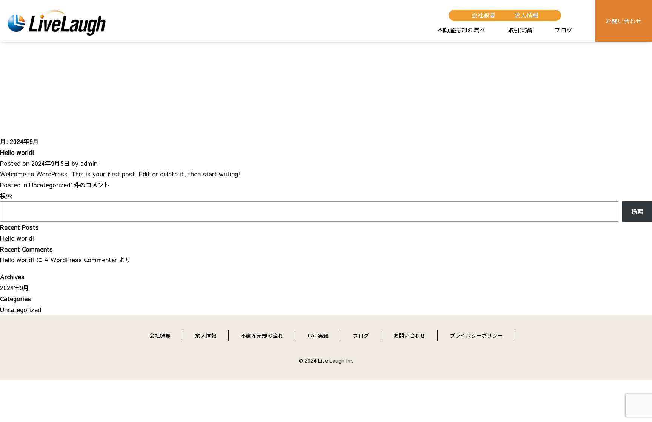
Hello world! (17, 152)
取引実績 (520, 30)
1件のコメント (90, 185)
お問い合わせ (624, 21)
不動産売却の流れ (461, 30)
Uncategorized (49, 185)
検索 (6, 196)
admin (88, 163)
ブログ (564, 30)
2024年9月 (14, 287)
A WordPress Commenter (80, 259)
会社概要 (483, 15)
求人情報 (526, 15)
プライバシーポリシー (476, 335)
